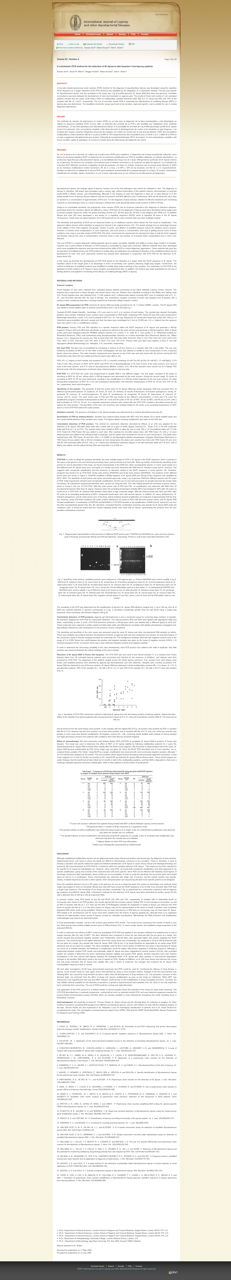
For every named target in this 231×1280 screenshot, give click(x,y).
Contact (144, 34)
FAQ (133, 34)
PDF (133, 44)
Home (77, 34)
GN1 (173, 1272)
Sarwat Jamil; (90, 48)
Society (122, 34)
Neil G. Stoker (117, 48)
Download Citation (116, 44)
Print (61, 44)
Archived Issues (93, 34)
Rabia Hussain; (104, 48)
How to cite (74, 44)
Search (110, 34)
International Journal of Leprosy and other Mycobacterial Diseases (100, 22)
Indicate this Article (94, 44)
